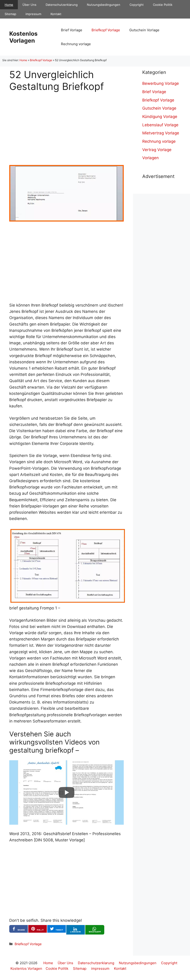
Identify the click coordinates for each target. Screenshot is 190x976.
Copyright (137, 4)
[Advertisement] (66, 124)
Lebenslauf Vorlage (160, 125)
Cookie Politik (162, 4)
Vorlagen (150, 157)
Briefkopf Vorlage (106, 30)
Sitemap (10, 14)
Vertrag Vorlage (156, 149)
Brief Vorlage (71, 30)
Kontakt (56, 14)
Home (9, 4)
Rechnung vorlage (76, 44)
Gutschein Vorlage (144, 30)
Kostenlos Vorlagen (23, 37)
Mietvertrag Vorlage (160, 133)
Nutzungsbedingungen (103, 4)
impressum (33, 14)
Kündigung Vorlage (159, 116)
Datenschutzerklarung (62, 4)
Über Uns (29, 4)
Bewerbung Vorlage (160, 83)
